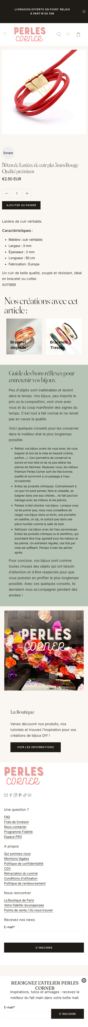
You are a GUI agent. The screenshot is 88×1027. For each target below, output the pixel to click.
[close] (84, 980)
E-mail (9, 1007)
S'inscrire (67, 1013)
